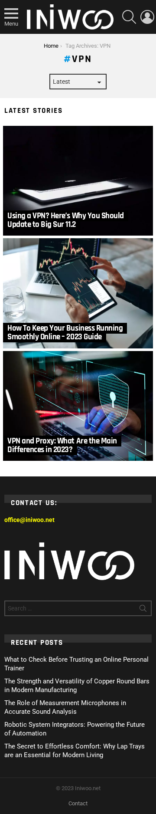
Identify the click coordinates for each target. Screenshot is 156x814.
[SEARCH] (129, 17)
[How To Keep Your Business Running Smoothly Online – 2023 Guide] (78, 293)
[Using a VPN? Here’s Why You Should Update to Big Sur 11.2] (78, 181)
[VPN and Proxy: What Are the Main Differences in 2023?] (78, 406)
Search (143, 610)
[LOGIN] (147, 17)
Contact (78, 803)
